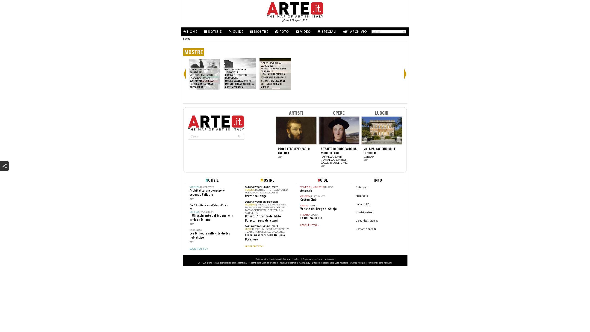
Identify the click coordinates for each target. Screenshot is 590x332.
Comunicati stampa (367, 220)
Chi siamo (361, 187)
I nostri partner (365, 212)
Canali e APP (363, 203)
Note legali (276, 259)
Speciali (329, 31)
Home (192, 31)
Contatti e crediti (366, 228)
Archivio (358, 31)
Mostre (261, 31)
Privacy (286, 259)
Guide (238, 31)
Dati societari (262, 259)
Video (305, 31)
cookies (296, 259)
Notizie (215, 31)
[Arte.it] (295, 9)
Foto (284, 31)
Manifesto (362, 195)
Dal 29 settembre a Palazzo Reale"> (211, 213)
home (186, 38)
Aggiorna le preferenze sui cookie (318, 259)
